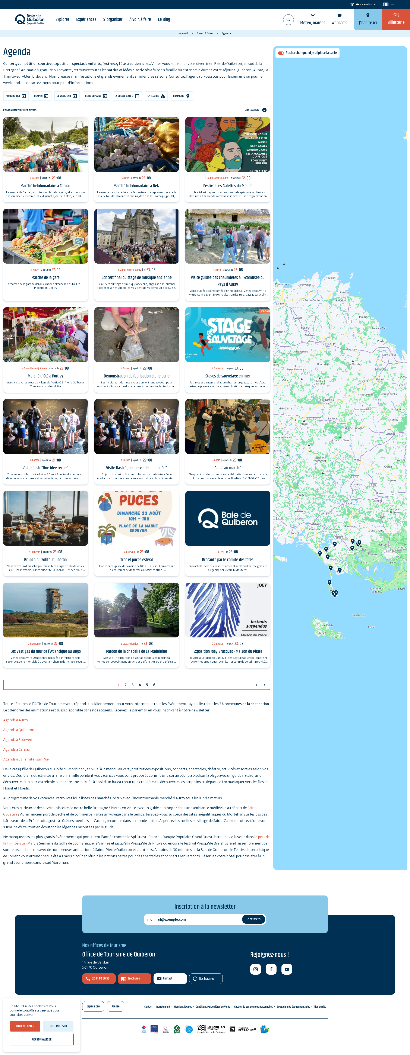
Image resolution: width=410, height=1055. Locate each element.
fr (385, 4)
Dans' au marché (227, 468)
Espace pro (93, 1006)
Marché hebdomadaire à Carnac (45, 186)
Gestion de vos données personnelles (253, 1006)
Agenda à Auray (15, 720)
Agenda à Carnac (16, 749)
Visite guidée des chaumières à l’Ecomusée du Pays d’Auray (228, 281)
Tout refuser (58, 1026)
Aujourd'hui (13, 96)
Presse (115, 1006)
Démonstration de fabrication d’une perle (137, 376)
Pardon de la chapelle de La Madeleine (136, 651)
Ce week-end (64, 96)
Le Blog (164, 19)
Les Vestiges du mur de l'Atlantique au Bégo (45, 651)
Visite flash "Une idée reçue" (45, 468)
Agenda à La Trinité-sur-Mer (26, 759)
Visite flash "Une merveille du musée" (136, 468)
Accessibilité (363, 4)
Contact (167, 978)
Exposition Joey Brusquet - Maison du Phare (227, 651)
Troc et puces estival (136, 559)
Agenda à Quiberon (18, 730)
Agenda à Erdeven (17, 739)
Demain (38, 96)
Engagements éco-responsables (293, 1006)
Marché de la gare (45, 277)
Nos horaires (206, 978)
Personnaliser (42, 1039)
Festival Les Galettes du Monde (227, 186)
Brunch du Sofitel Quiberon (45, 559)
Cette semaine (93, 96)
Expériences (86, 19)
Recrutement (163, 1006)
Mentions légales (183, 1006)
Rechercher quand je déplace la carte (311, 53)
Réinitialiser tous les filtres (20, 110)
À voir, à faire (140, 19)
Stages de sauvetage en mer (227, 376)
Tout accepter (25, 1026)
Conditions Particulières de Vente (213, 1006)
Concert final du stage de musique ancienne (137, 277)
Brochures (133, 978)
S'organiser (112, 19)
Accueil (183, 33)
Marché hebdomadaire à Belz (137, 186)
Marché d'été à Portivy (45, 376)
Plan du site (320, 1006)
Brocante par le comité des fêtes (227, 559)
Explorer (62, 19)
